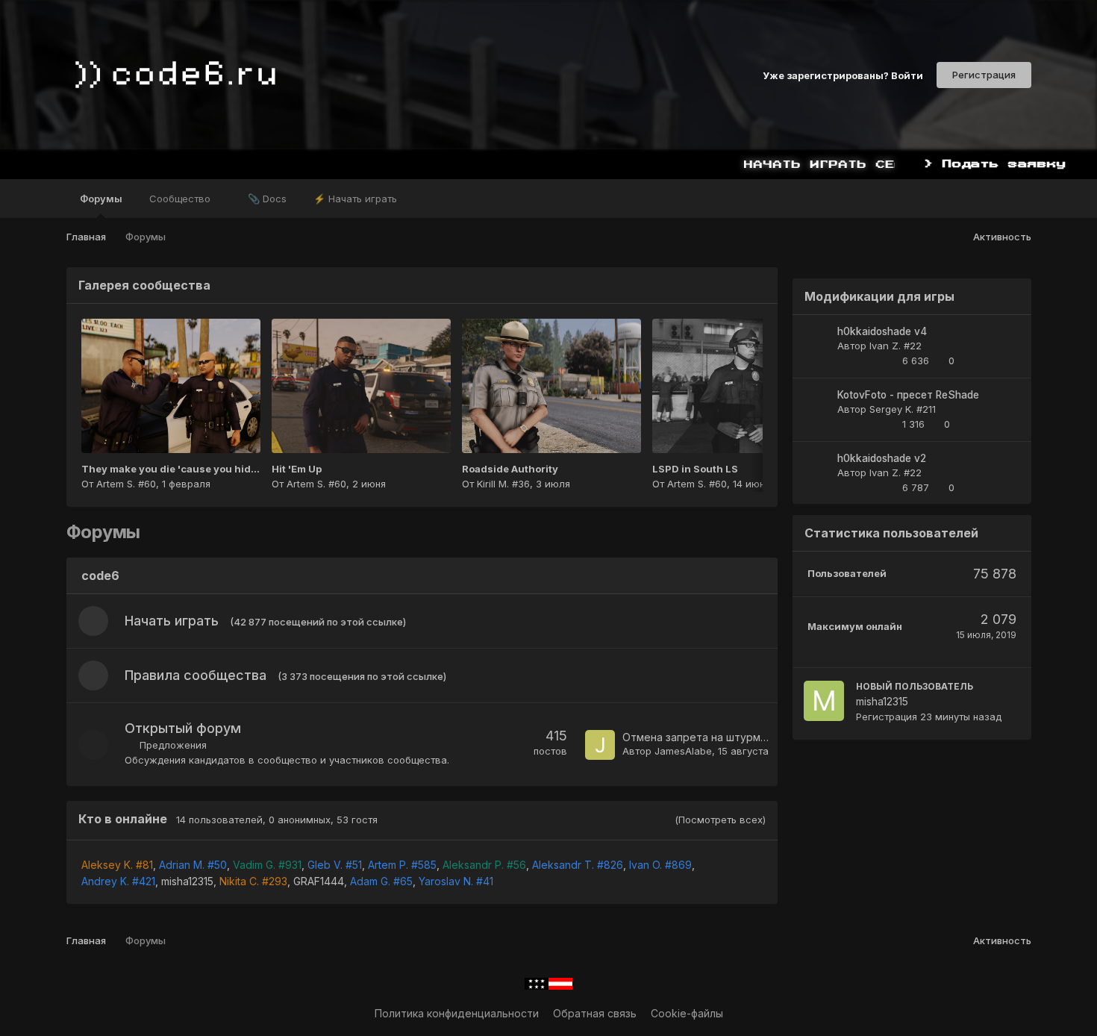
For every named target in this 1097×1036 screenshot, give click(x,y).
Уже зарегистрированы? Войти (843, 75)
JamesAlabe (683, 751)
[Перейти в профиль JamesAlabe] (600, 745)
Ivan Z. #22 (895, 346)
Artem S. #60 (126, 484)
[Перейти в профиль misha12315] (824, 701)
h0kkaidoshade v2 (881, 458)
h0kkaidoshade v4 (882, 331)
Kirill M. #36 (503, 484)
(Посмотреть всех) (720, 820)
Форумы (101, 199)
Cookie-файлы (687, 1013)
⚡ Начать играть (355, 199)
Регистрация (984, 75)
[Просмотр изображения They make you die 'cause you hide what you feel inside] (170, 386)
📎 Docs (267, 199)
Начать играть (172, 620)
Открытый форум (183, 728)
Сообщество (181, 199)
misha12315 (187, 881)
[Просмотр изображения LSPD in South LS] (741, 386)
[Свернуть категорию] (755, 577)
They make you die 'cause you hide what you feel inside (220, 469)
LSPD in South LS (695, 469)
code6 (100, 575)
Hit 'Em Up (297, 469)
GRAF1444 (318, 881)
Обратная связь (595, 1013)
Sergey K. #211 (902, 409)
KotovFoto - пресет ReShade (908, 395)
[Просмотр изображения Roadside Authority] (551, 386)
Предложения (173, 745)
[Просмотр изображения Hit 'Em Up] (361, 386)
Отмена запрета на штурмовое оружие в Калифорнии (763, 737)
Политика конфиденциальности (457, 1013)
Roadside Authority (510, 469)
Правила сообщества (195, 675)
